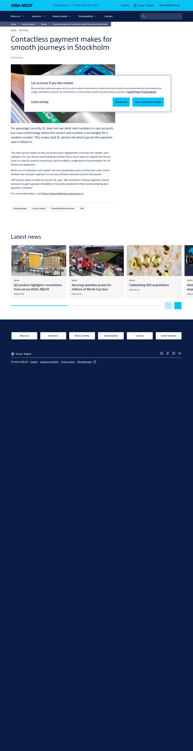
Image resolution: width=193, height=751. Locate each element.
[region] (97, 93)
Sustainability (86, 16)
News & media (60, 16)
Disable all (121, 102)
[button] (22, 16)
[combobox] (161, 16)
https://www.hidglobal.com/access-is (63, 193)
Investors (36, 16)
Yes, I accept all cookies (148, 102)
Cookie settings (40, 101)
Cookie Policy (134, 92)
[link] (125, 5)
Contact (108, 16)
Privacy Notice (148, 92)
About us (15, 16)
